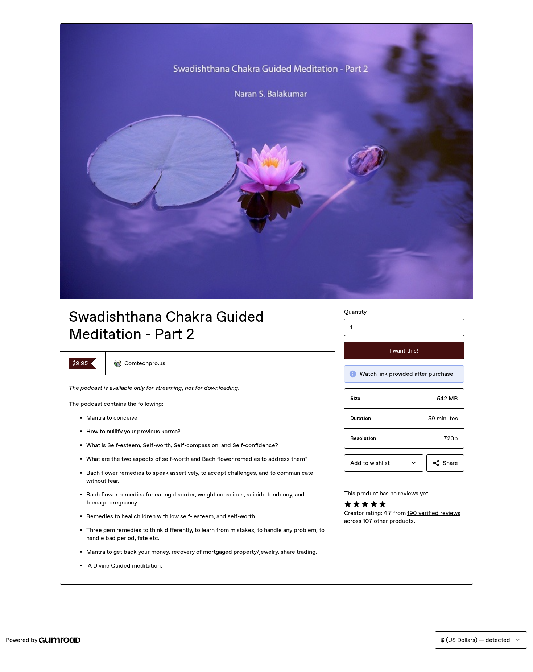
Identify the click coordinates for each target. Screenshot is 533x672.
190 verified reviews (433, 513)
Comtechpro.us (144, 363)
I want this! (404, 350)
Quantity (355, 311)
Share (450, 462)
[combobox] (383, 463)
